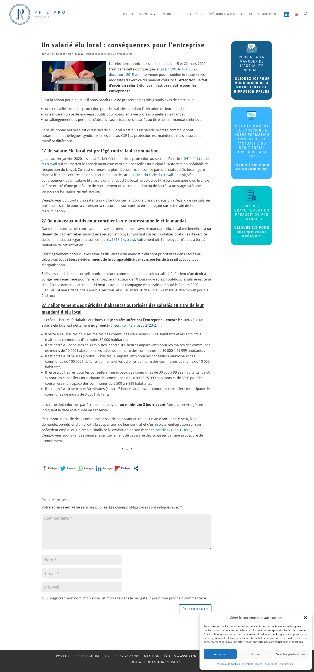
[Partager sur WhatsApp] (86, 468)
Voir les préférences (290, 654)
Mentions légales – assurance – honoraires (267, 664)
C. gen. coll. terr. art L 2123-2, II (134, 325)
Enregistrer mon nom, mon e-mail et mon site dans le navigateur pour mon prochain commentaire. (127, 598)
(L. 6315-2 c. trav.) (121, 239)
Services (145, 14)
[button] (305, 618)
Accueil (128, 14)
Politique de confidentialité (155, 662)
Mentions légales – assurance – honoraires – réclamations (199, 656)
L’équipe (168, 14)
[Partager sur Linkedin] (104, 468)
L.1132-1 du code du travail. (152, 174)
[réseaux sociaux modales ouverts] (136, 468)
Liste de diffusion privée (260, 14)
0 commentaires (122, 54)
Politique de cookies (228, 664)
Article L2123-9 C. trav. (173, 430)
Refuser (255, 654)
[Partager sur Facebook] (50, 468)
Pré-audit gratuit (222, 14)
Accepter (220, 654)
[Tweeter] (68, 468)
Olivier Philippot (55, 54)
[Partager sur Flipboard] (123, 468)
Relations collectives (98, 54)
